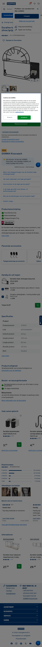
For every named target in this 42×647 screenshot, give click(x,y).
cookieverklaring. (19, 112)
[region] (21, 108)
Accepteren (24, 117)
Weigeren (9, 117)
